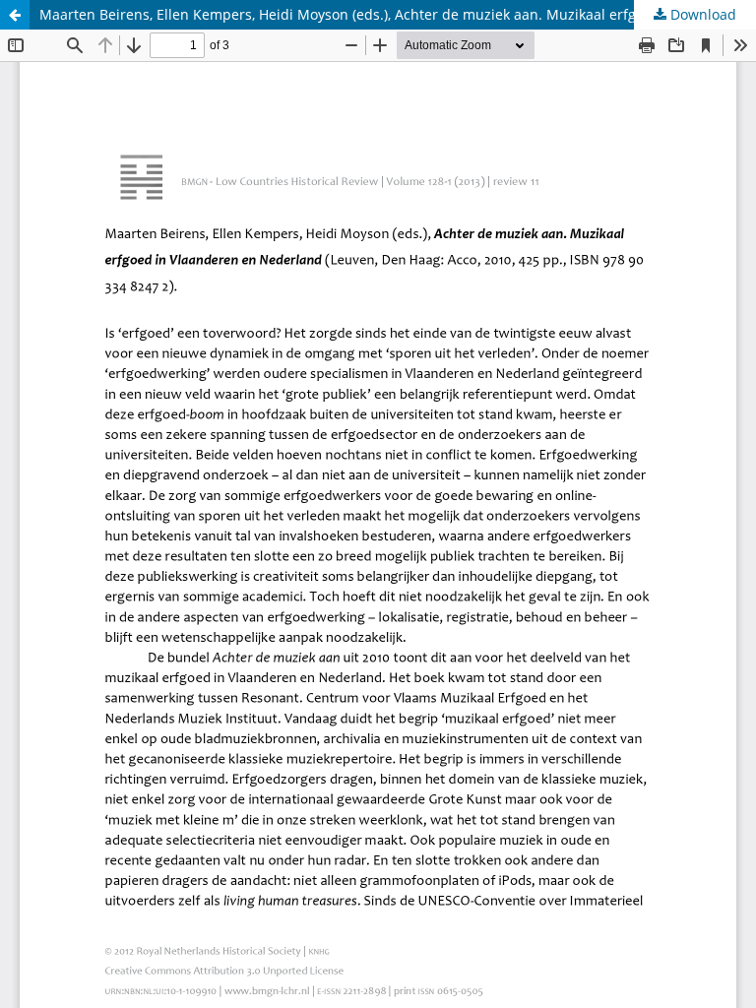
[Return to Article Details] (15, 15)
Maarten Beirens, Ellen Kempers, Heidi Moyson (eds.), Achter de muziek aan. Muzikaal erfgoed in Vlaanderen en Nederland (397, 14)
